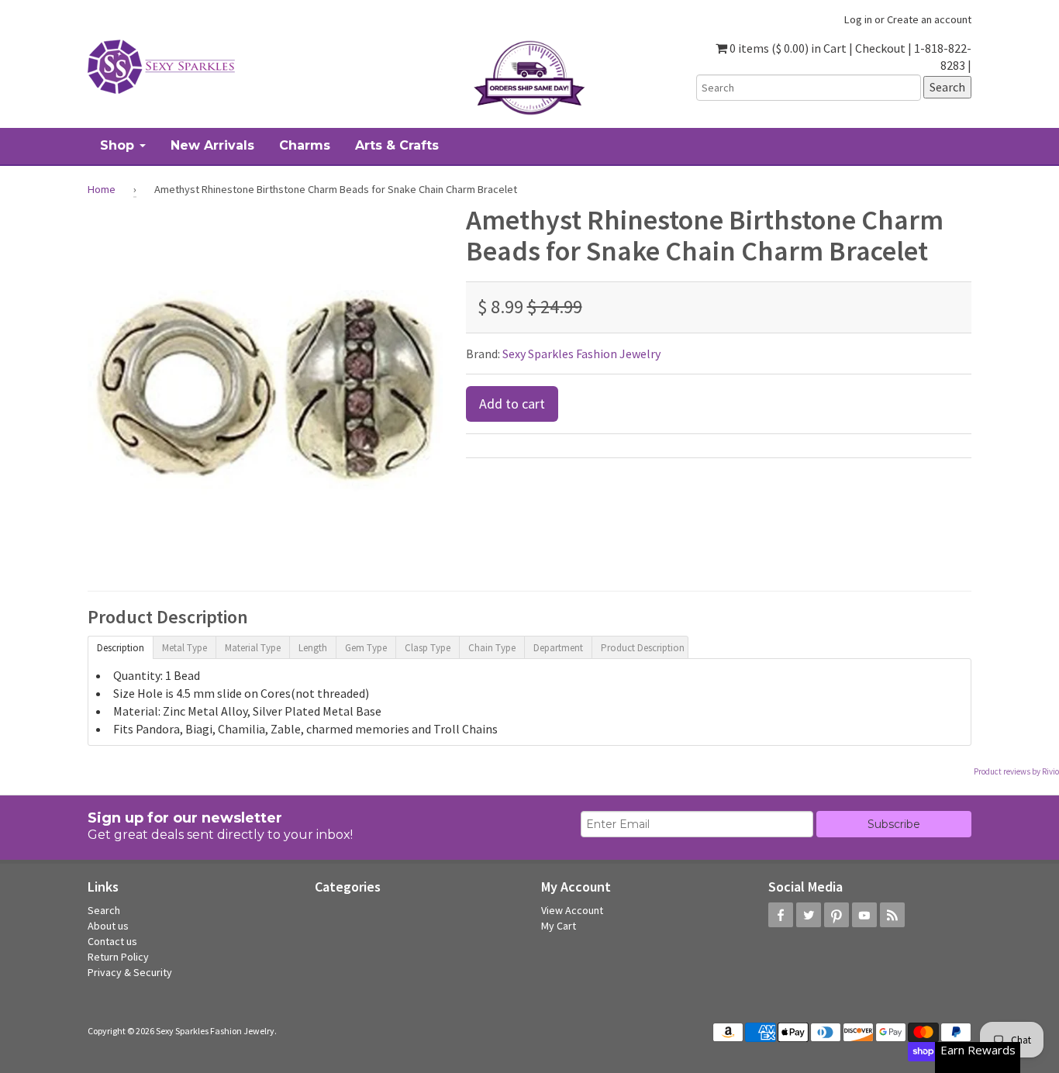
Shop (119, 145)
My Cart (558, 926)
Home (102, 189)
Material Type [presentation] (253, 647)
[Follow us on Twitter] (808, 914)
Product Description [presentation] (643, 647)
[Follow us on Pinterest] (836, 914)
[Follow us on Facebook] (780, 914)
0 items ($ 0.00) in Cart (787, 48)
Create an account (929, 19)
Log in (858, 19)
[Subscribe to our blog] (892, 914)
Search (104, 910)
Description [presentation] (120, 647)
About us (108, 926)
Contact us (112, 941)
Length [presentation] (312, 647)
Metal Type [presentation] (184, 647)
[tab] (120, 646)
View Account (572, 910)
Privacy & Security (130, 972)
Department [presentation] (558, 647)
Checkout (880, 48)
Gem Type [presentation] (366, 647)
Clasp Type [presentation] (427, 647)
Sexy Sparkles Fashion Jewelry (581, 353)
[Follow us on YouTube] (864, 914)
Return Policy (118, 957)
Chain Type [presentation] (492, 647)
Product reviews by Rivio (1016, 771)
